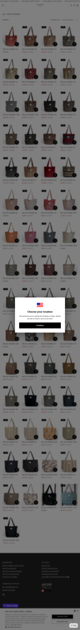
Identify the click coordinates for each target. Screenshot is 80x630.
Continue (40, 325)
